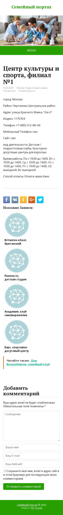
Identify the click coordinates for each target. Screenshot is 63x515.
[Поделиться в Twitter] (40, 199)
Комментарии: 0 (27, 90)
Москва (20, 87)
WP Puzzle (36, 507)
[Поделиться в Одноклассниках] (23, 199)
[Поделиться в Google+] (31, 199)
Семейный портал (31, 7)
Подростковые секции (36, 87)
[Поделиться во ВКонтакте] (15, 199)
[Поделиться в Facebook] (6, 199)
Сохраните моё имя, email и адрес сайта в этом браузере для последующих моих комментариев (31, 474)
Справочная (9, 90)
